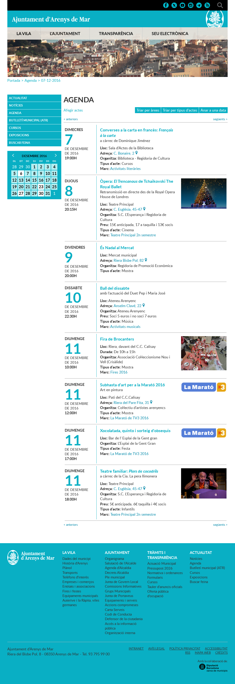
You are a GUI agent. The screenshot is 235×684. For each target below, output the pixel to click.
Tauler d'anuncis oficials (164, 586)
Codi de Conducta (118, 614)
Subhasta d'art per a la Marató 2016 (132, 385)
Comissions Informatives (123, 586)
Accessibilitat (216, 648)
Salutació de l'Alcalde (120, 563)
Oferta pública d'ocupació (157, 593)
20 (21, 186)
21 (27, 186)
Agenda (31, 80)
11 (54, 173)
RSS (187, 653)
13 (21, 180)
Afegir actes (73, 110)
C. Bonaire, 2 (124, 153)
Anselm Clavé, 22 (127, 305)
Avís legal (156, 648)
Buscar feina (19, 143)
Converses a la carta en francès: (136, 132)
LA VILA (24, 33)
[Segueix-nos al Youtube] (182, 4)
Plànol (67, 567)
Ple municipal (115, 577)
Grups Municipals (118, 591)
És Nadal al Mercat (117, 248)
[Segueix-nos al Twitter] (174, 4)
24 (47, 186)
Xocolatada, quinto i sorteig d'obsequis (135, 430)
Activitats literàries (125, 168)
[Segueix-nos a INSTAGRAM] (191, 4)
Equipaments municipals (80, 595)
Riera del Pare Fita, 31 (131, 402)
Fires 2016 (118, 372)
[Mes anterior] (13, 155)
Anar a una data (213, 110)
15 (34, 180)
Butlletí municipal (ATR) (28, 120)
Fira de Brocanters (117, 339)
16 (41, 180)
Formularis (155, 577)
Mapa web (203, 653)
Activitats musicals (125, 326)
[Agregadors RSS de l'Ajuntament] (207, 4)
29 (34, 193)
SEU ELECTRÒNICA (170, 33)
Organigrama (114, 558)
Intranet (136, 648)
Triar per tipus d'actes (180, 110)
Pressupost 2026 (160, 568)
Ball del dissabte (114, 288)
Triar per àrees (148, 110)
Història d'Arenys (75, 563)
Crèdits (221, 653)
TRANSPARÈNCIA (116, 33)
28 (27, 193)
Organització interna (120, 632)
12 (14, 180)
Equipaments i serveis (121, 600)
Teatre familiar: (129, 471)
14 (27, 180)
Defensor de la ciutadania (124, 618)
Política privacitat (184, 648)
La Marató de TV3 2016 (129, 417)
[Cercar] (220, 4)
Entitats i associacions (78, 586)
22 (34, 186)
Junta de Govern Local (121, 581)
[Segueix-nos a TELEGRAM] (199, 4)
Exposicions (19, 135)
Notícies (16, 105)
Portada (13, 80)
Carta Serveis (114, 609)
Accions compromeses (121, 604)
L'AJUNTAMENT (65, 33)
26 (14, 193)
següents (220, 119)
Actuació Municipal (161, 563)
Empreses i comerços (78, 581)
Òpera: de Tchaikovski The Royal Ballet (136, 184)
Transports (70, 572)
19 (14, 186)
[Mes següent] (55, 155)
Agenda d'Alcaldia (118, 567)
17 (47, 180)
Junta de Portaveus (119, 595)
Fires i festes (71, 591)
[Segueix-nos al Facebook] (166, 4)
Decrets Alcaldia (117, 572)
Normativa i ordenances (165, 572)
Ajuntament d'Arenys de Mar (51, 19)
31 (47, 193)
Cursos (15, 128)
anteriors (71, 119)
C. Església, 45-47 (128, 209)
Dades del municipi (76, 558)
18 (54, 180)
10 (47, 173)
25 (54, 186)
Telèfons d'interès (75, 577)
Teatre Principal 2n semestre (133, 234)
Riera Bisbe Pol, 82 (129, 260)
